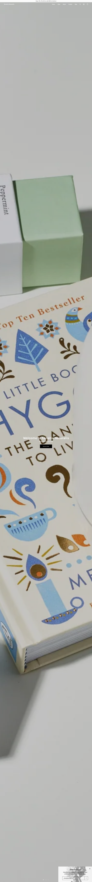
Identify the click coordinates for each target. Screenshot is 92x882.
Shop (59, 4)
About (64, 4)
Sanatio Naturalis (9, 4)
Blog (76, 4)
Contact (70, 4)
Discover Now (46, 446)
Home (53, 4)
